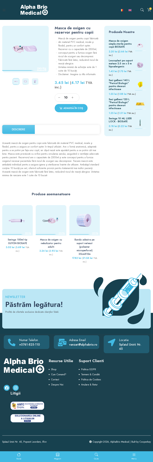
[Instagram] (16, 388)
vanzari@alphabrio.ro (83, 344)
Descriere (18, 129)
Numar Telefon (28, 340)
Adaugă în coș (73, 108)
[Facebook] (7, 388)
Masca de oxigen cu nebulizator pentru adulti (51, 243)
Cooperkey (145, 441)
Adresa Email (77, 340)
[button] (96, 230)
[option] (16, 81)
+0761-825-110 (29, 344)
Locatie (124, 340)
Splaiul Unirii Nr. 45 (130, 346)
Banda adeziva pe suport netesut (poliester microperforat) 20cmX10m (84, 247)
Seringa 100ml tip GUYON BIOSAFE (17, 241)
